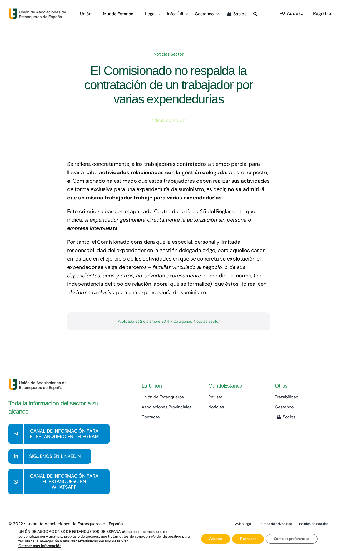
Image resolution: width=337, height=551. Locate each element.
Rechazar (248, 538)
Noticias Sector (168, 54)
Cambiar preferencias (292, 538)
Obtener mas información (39, 546)
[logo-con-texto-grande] (38, 10)
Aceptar (215, 538)
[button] (255, 14)
